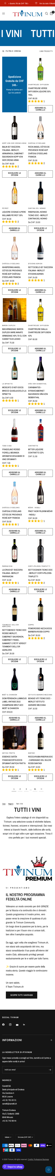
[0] (51, 13)
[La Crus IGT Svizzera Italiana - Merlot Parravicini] (14, 550)
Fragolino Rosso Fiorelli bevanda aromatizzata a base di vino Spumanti (13, 454)
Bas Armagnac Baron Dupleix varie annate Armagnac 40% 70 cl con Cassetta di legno (14, 334)
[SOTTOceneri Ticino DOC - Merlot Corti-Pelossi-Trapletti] (40, 550)
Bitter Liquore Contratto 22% (36, 451)
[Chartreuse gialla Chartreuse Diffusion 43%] (40, 310)
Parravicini (7, 566)
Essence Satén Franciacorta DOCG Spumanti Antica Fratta (14, 760)
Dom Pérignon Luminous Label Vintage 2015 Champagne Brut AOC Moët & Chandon (14, 703)
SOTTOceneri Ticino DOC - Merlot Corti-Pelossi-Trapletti (40, 573)
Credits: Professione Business (38, 1159)
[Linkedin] (26, 1024)
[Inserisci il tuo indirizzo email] (50, 1069)
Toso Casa (7, 446)
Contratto (33, 446)
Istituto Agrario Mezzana (40, 695)
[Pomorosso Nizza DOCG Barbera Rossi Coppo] (40, 609)
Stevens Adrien (35, 264)
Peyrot (5, 208)
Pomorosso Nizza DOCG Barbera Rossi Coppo (40, 630)
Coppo (31, 625)
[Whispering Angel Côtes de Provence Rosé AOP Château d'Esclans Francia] (14, 248)
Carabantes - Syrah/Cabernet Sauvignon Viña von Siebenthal (38, 392)
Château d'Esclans (36, 143)
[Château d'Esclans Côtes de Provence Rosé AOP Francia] (14, 492)
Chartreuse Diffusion (38, 85)
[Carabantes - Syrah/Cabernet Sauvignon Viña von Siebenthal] (40, 368)
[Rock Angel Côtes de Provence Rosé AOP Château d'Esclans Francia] (40, 127)
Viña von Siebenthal (37, 384)
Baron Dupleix (8, 325)
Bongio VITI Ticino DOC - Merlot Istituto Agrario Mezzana (39, 702)
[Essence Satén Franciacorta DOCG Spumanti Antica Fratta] (14, 737)
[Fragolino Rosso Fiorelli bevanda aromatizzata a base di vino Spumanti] (14, 430)
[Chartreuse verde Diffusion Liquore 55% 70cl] (40, 69)
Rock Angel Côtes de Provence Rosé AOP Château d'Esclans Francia (39, 151)
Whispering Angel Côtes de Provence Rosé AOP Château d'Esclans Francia (12, 272)
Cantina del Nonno (37, 208)
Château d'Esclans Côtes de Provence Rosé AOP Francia (12, 514)
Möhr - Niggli (34, 508)
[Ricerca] (46, 13)
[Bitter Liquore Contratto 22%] (40, 430)
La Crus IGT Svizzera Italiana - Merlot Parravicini (12, 573)
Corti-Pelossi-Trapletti (39, 566)
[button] (21, 995)
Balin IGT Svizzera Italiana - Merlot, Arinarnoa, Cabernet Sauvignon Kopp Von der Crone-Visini (13, 153)
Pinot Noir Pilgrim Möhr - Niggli (40, 513)
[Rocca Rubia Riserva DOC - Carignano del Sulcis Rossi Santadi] (40, 737)
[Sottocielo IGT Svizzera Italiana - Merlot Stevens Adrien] (40, 248)
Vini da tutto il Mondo (42, 3)
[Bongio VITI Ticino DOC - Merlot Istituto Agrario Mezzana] (40, 679)
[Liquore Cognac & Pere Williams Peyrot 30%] (14, 193)
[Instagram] (12, 1024)
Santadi (31, 753)
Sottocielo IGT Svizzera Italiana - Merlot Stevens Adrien (40, 270)
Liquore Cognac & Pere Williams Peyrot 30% (14, 213)
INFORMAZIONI (12, 1040)
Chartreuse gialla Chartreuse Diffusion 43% (39, 332)
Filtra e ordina (13, 51)
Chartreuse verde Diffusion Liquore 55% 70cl (39, 91)
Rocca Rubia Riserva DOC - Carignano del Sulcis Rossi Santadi (40, 760)
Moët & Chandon (9, 695)
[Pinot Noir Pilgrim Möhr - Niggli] (40, 492)
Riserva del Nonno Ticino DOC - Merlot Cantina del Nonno (38, 215)
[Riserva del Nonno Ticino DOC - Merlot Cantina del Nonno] (40, 193)
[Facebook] (5, 1024)
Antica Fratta (8, 753)
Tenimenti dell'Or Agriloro (10, 625)
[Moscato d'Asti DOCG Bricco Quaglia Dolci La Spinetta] (14, 368)
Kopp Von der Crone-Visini (14, 143)
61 (35, 789)
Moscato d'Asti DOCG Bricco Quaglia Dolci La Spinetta (14, 391)
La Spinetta (7, 384)
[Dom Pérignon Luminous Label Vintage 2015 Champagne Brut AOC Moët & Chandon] (14, 679)
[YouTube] (19, 1025)
